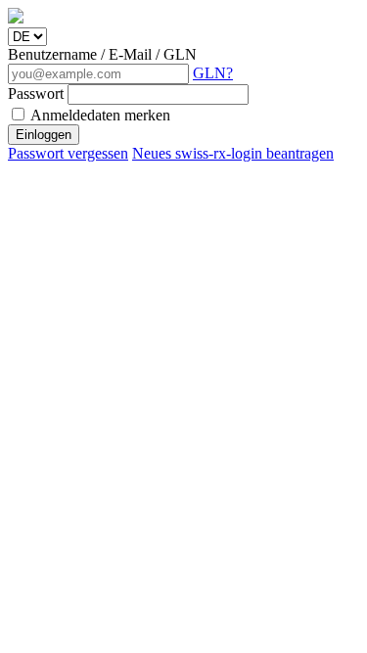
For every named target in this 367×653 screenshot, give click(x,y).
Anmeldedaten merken (98, 115)
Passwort (38, 93)
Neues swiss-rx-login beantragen (233, 153)
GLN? (213, 73)
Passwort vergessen (68, 153)
